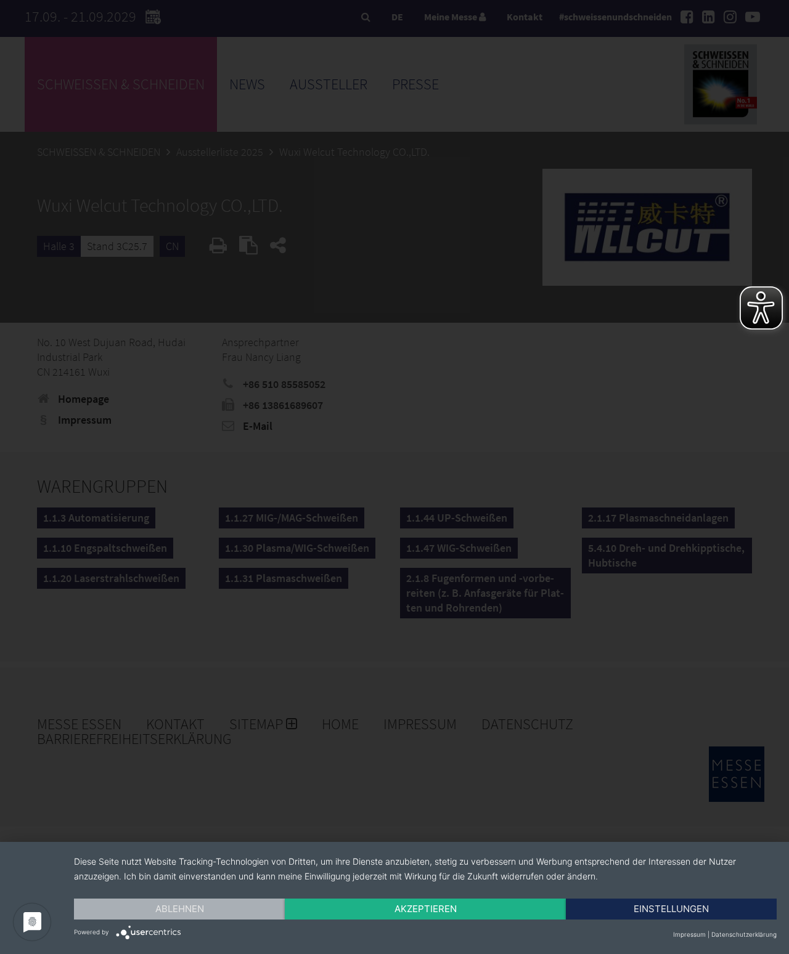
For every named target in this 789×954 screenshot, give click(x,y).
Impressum (689, 934)
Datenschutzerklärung (744, 934)
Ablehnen (179, 909)
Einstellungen (671, 909)
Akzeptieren (425, 909)
